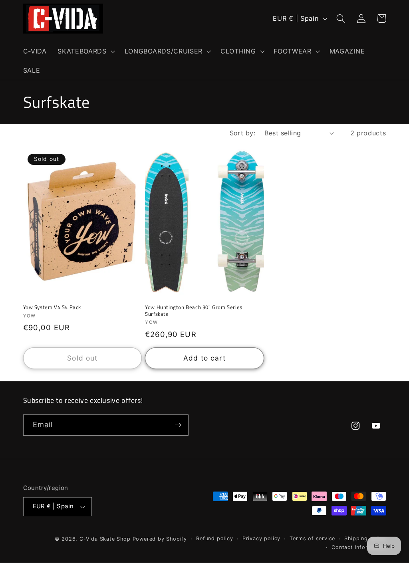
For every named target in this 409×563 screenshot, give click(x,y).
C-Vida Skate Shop (105, 539)
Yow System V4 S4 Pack (52, 307)
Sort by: (243, 133)
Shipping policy (365, 538)
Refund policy (214, 538)
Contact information (359, 547)
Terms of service (312, 538)
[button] (85, 51)
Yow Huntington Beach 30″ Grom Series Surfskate (193, 310)
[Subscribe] (178, 425)
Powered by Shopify (160, 539)
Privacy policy (261, 538)
